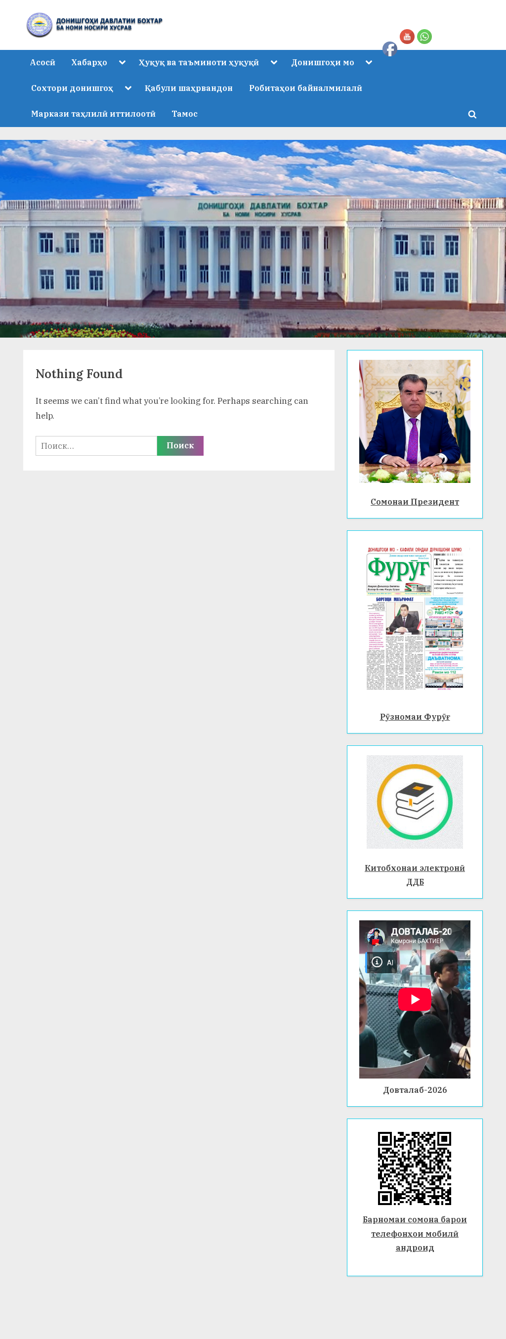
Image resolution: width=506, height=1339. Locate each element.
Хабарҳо (89, 62)
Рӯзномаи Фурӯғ (415, 716)
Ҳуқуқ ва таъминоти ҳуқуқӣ (199, 62)
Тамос (184, 113)
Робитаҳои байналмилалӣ (305, 88)
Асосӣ (42, 62)
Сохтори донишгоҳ (72, 88)
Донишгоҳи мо (322, 62)
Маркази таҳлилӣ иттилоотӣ (93, 113)
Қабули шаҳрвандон (189, 88)
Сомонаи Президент (415, 501)
